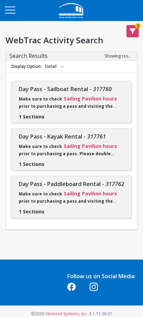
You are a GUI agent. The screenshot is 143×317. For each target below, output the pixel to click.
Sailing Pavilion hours (90, 98)
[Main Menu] (9, 9)
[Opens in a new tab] (71, 19)
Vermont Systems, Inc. (66, 314)
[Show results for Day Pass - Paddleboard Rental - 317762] (50, 209)
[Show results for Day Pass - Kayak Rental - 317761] (50, 162)
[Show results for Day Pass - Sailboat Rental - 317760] (50, 114)
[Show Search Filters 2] (132, 31)
